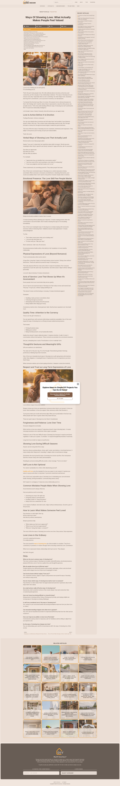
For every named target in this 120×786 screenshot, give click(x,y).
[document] (60, 393)
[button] (78, 384)
